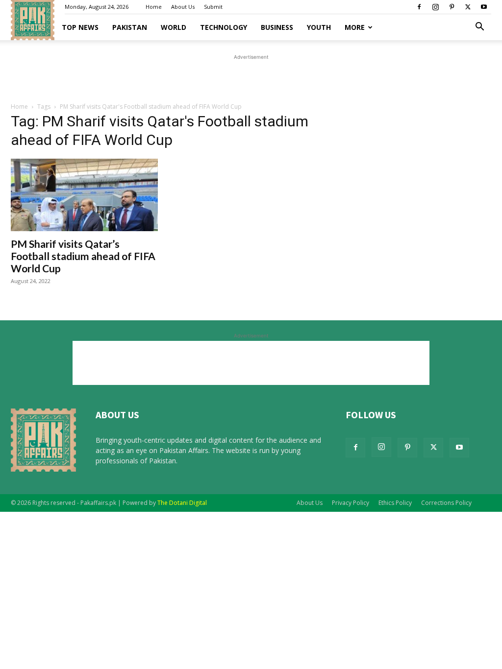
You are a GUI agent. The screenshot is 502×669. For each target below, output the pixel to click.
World (173, 27)
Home (154, 6)
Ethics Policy (395, 503)
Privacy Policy (350, 503)
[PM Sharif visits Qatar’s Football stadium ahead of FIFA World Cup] (84, 195)
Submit (213, 6)
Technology (223, 27)
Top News (80, 27)
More (355, 27)
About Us (183, 6)
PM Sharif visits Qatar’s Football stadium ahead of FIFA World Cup (83, 256)
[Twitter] (467, 7)
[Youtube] (484, 7)
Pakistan (129, 27)
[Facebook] (419, 7)
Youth (319, 27)
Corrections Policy (446, 503)
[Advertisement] (251, 77)
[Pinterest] (451, 7)
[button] (479, 27)
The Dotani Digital (182, 503)
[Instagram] (435, 7)
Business (277, 27)
